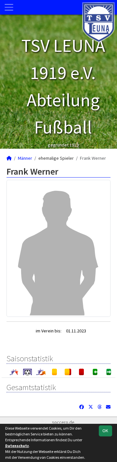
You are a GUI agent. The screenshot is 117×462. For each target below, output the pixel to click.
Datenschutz (17, 445)
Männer (25, 158)
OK (105, 430)
